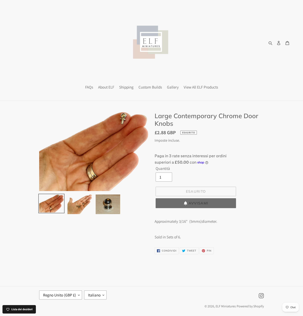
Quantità (163, 168)
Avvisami (198, 203)
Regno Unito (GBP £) (59, 295)
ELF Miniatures (226, 306)
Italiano (94, 295)
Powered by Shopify (250, 306)
